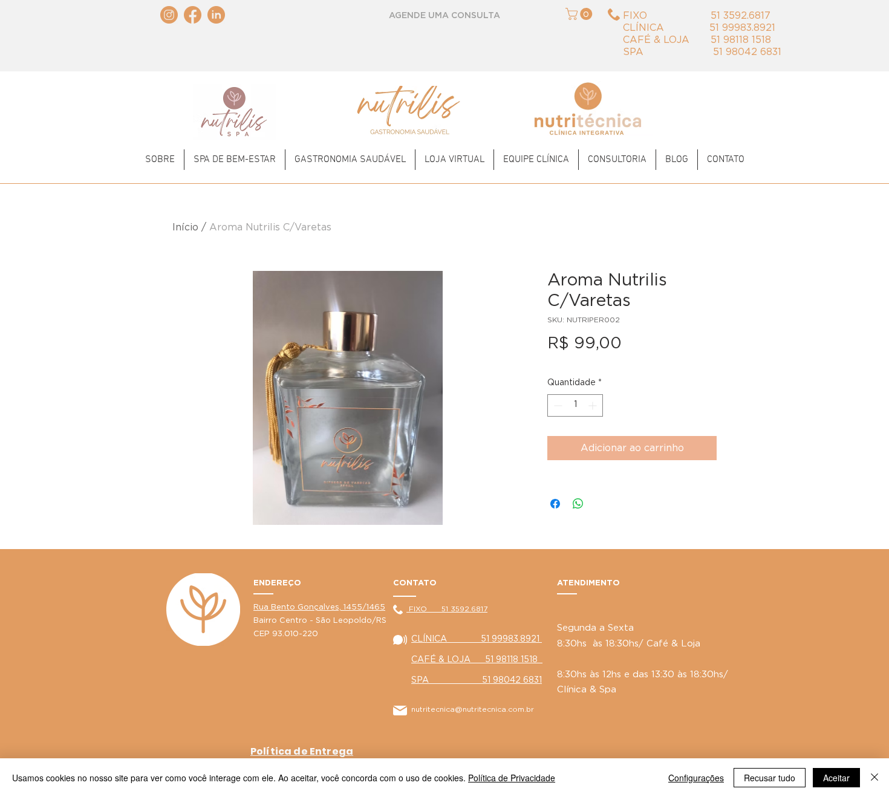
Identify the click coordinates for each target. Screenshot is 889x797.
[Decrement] (556, 405)
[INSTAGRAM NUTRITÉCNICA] (169, 15)
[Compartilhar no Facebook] (555, 503)
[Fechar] (874, 777)
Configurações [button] (696, 778)
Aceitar (836, 778)
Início (185, 227)
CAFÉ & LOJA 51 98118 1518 (476, 659)
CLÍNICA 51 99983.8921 (476, 639)
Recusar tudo (769, 778)
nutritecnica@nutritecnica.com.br (472, 709)
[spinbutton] (575, 405)
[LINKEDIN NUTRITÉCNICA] (216, 15)
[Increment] (593, 405)
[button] (580, 14)
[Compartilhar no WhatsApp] (578, 503)
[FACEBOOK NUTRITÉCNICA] (192, 15)
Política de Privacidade (511, 778)
